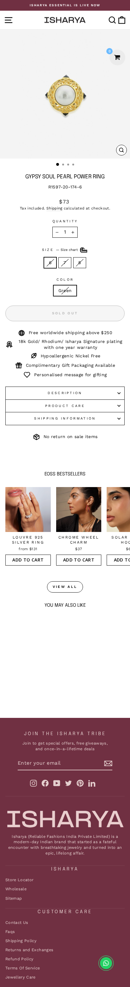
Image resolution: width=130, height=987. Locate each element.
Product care (65, 406)
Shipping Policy (21, 940)
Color (65, 280)
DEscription (65, 393)
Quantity (65, 221)
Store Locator (19, 879)
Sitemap (13, 898)
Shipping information (65, 418)
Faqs (10, 931)
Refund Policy (19, 959)
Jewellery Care (20, 977)
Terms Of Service (22, 968)
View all (65, 587)
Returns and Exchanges (29, 949)
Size (61, 250)
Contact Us (16, 922)
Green (65, 290)
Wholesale (16, 889)
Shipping (54, 208)
